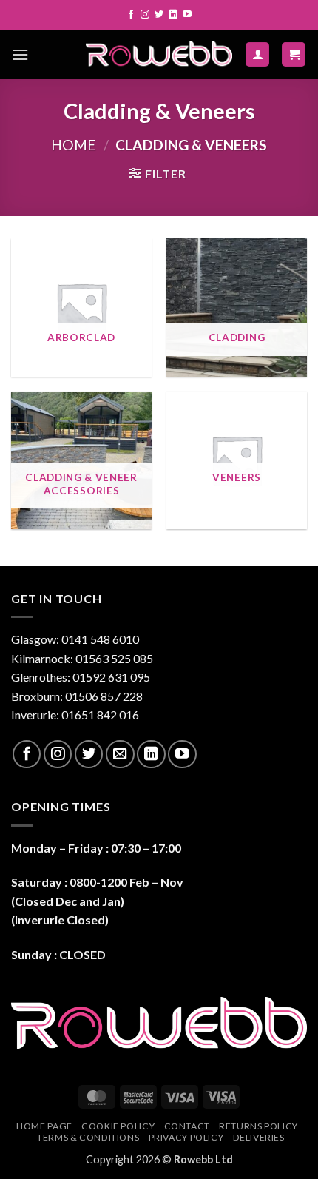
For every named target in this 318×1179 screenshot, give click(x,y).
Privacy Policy (186, 1137)
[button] (20, 54)
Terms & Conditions (88, 1137)
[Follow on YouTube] (187, 15)
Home (73, 144)
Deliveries (259, 1137)
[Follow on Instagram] (145, 15)
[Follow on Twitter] (159, 15)
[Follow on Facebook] (130, 15)
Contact (187, 1126)
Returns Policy (258, 1126)
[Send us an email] (120, 754)
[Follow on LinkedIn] (173, 15)
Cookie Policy (118, 1126)
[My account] (257, 54)
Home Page (44, 1126)
